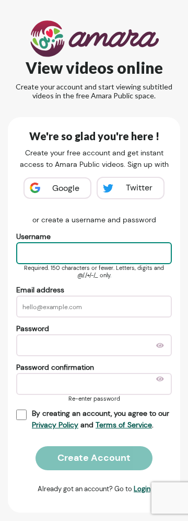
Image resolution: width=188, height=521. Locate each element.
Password (32, 328)
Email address (40, 290)
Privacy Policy (55, 424)
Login (142, 488)
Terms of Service (124, 424)
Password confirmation (55, 367)
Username (33, 236)
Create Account (94, 457)
